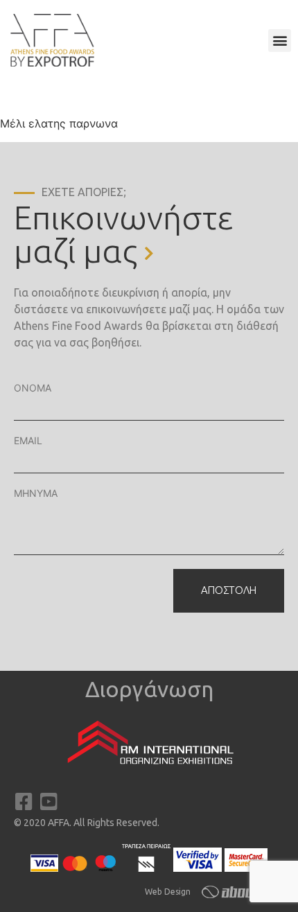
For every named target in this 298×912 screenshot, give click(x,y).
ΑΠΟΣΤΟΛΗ (228, 590)
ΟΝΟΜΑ (32, 388)
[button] (279, 40)
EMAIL (28, 440)
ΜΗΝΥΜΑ (36, 493)
